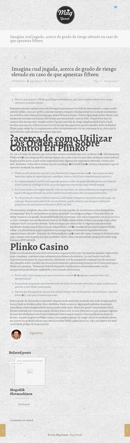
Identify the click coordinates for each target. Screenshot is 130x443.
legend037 (35, 81)
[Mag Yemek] (65, 15)
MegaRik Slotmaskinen (21, 391)
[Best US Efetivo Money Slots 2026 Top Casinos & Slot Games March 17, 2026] (3, 430)
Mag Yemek (76, 435)
